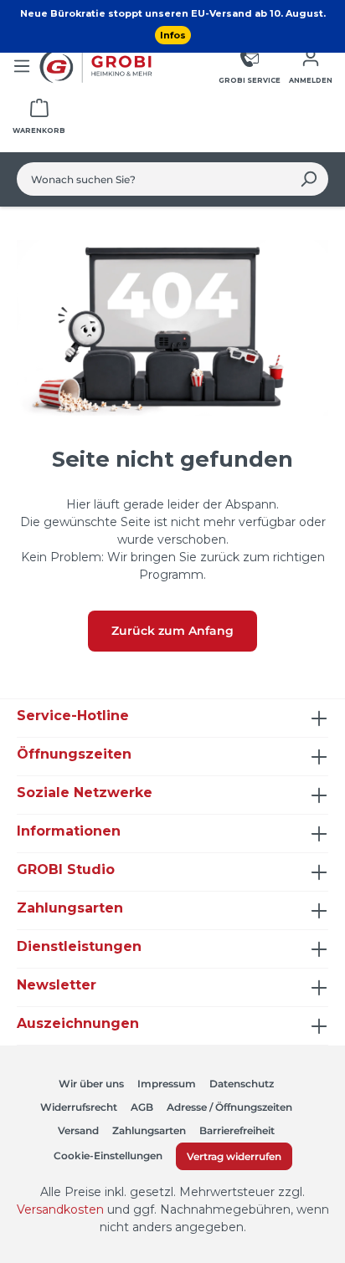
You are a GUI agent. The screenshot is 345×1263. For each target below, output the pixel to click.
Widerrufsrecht (78, 1107)
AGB (142, 1107)
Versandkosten (60, 1209)
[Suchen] (308, 179)
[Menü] (21, 66)
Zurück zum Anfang (172, 630)
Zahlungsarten (149, 1130)
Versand (78, 1130)
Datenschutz (241, 1083)
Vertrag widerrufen (234, 1156)
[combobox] (153, 179)
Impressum (166, 1083)
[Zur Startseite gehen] (98, 66)
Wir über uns (91, 1083)
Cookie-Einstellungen (108, 1155)
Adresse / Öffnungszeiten (229, 1107)
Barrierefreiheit (237, 1130)
